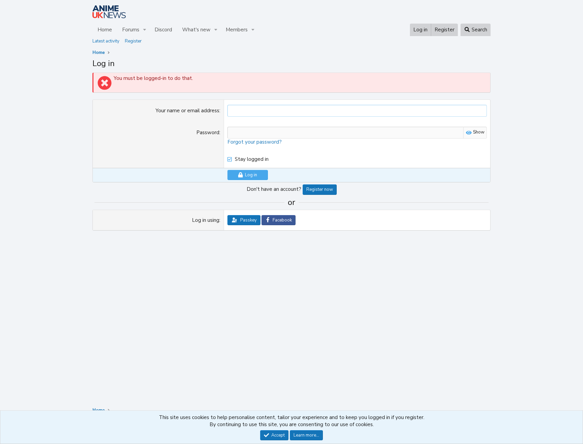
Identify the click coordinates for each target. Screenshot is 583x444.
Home (105, 29)
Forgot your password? (254, 142)
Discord (163, 29)
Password (207, 132)
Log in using (205, 220)
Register (133, 41)
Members (237, 29)
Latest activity (105, 41)
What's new (196, 29)
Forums (130, 29)
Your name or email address (187, 110)
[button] (144, 30)
